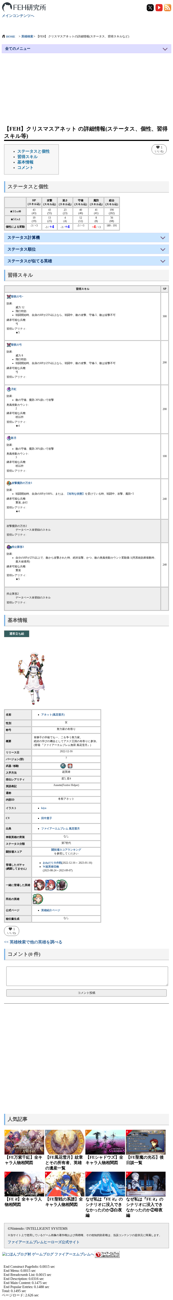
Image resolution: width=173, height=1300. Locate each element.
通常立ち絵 (16, 633)
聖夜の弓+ (17, 296)
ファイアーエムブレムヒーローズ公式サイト (44, 1242)
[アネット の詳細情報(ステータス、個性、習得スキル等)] (37, 898)
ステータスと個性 (33, 151)
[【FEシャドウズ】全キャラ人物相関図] (105, 1142)
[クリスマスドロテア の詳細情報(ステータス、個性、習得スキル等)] (39, 884)
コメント (25, 167)
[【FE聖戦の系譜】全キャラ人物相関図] (65, 1184)
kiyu (43, 808)
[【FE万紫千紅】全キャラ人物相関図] (24, 1142)
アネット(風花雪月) (53, 714)
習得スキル (27, 156)
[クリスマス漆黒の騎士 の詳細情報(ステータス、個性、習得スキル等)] (62, 884)
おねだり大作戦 (52, 862)
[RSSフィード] (167, 7)
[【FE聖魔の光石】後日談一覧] (146, 1142)
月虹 (13, 389)
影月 (13, 437)
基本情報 (25, 162)
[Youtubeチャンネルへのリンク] (159, 7)
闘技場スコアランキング (66, 849)
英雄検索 (27, 36)
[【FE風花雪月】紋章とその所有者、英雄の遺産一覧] (65, 1142)
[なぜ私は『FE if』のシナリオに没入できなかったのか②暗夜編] (146, 1184)
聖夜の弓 (16, 344)
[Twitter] (151, 7)
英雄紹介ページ (50, 910)
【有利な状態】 (75, 493)
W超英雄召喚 (51, 866)
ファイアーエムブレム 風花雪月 (60, 828)
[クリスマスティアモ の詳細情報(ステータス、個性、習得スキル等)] (50, 884)
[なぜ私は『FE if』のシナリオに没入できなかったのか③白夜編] (105, 1184)
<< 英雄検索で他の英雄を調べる (33, 942)
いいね (159, 149)
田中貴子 (46, 818)
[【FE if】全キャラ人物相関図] (24, 1184)
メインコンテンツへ (18, 16)
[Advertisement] (86, 91)
